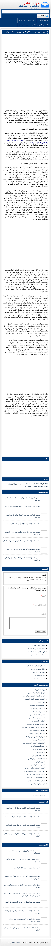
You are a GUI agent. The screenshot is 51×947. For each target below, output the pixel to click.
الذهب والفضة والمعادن (37, 715)
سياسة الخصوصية (14, 942)
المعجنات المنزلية (39, 672)
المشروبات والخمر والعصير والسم (33, 743)
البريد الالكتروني (40, 605)
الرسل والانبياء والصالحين (36, 693)
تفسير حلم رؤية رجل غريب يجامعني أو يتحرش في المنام (21, 541)
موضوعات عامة (23, 25)
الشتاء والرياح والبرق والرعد (35, 774)
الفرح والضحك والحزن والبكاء (35, 737)
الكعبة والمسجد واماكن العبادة (35, 699)
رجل (10, 484)
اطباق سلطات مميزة (38, 669)
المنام (33, 484)
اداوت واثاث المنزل (39, 712)
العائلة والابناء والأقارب (37, 730)
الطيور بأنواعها (40, 762)
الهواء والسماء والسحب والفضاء (34, 777)
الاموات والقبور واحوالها (37, 705)
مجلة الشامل (31, 3)
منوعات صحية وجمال (38, 655)
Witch (45, 484)
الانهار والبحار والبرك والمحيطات (34, 771)
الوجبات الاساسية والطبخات (36, 666)
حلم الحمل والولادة (39, 749)
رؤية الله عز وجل (39, 690)
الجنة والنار (41, 702)
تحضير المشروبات (39, 678)
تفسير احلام (31, 20)
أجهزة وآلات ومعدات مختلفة (36, 724)
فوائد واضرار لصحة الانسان (36, 652)
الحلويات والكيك (40, 675)
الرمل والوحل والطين (38, 784)
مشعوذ (34, 486)
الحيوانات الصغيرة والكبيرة (36, 759)
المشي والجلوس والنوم (37, 740)
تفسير (23, 484)
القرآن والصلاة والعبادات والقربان (34, 696)
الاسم (44, 596)
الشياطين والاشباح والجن (36, 708)
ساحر (46, 486)
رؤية (14, 484)
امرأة (28, 484)
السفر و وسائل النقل (38, 765)
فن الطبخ (22, 20)
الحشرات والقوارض (38, 755)
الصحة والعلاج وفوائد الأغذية (40, 25)
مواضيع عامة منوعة (39, 795)
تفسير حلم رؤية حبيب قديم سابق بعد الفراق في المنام (22, 816)
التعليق (43, 614)
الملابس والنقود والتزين (37, 721)
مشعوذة (28, 486)
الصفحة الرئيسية (43, 20)
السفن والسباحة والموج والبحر (35, 768)
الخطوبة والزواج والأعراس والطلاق (33, 727)
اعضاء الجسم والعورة (38, 746)
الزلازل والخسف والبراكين (36, 780)
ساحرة (40, 486)
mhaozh (39, 484)
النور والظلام (41, 752)
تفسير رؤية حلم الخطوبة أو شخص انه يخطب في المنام (22, 506)
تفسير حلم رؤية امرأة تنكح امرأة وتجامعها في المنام (23, 523)
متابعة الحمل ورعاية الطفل (36, 648)
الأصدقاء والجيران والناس (36, 733)
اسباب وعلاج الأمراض (38, 645)
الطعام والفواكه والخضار (37, 718)
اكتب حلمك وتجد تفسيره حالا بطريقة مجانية (26, 868)
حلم (18, 484)
